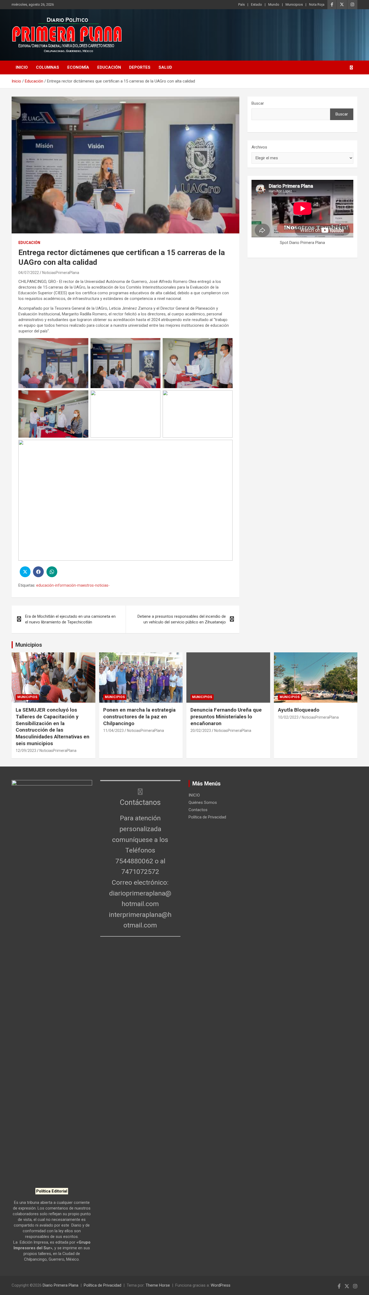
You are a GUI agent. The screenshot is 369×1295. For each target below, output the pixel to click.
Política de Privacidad (207, 817)
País (241, 4)
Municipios (294, 4)
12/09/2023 (26, 750)
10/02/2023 (288, 717)
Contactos (198, 809)
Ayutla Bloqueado (299, 710)
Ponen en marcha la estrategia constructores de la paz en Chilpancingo (139, 716)
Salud (165, 67)
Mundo (273, 4)
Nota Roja (316, 4)
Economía (78, 67)
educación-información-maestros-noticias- (73, 585)
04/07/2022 (28, 272)
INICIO (22, 67)
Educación (109, 67)
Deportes (139, 67)
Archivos (259, 147)
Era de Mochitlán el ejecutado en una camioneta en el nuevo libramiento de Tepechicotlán (70, 619)
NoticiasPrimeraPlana (60, 272)
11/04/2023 (113, 730)
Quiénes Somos (203, 802)
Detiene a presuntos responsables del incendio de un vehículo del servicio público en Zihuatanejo (181, 619)
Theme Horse (158, 1285)
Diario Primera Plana (60, 1285)
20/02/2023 (200, 730)
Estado (256, 4)
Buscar (257, 103)
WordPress (220, 1285)
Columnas (47, 67)
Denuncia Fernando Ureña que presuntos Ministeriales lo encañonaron (226, 716)
